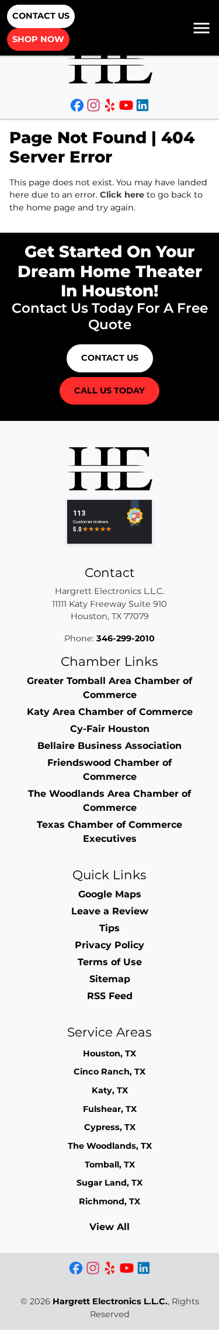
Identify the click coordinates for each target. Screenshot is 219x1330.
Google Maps (109, 894)
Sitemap (109, 978)
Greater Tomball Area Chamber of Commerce (109, 687)
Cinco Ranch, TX (109, 1071)
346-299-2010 (125, 638)
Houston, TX (109, 1053)
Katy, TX (110, 1090)
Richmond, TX (109, 1201)
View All (109, 1226)
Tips (109, 928)
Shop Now (38, 39)
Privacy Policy (109, 945)
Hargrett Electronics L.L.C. (110, 1301)
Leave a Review (109, 911)
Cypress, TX (109, 1127)
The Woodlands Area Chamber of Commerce (109, 800)
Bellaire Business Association (109, 745)
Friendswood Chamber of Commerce (109, 769)
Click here (122, 194)
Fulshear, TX (110, 1109)
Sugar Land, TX (109, 1182)
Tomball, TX (110, 1164)
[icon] (78, 106)
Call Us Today (109, 390)
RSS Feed (110, 995)
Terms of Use (110, 962)
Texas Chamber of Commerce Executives (109, 831)
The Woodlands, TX (110, 1146)
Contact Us (40, 16)
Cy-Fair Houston (110, 728)
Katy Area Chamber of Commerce (110, 711)
